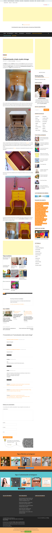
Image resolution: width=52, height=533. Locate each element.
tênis (43, 223)
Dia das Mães (37, 251)
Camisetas (41, 205)
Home (5, 33)
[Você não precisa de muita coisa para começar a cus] (46, 482)
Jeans (36, 125)
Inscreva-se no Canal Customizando (41, 238)
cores (36, 210)
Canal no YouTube (7, 35)
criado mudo (19, 293)
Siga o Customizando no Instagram (26, 475)
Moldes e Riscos (38, 126)
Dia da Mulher (45, 119)
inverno (41, 214)
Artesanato (28, 33)
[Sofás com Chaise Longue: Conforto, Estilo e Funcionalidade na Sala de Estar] (7, 316)
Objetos (30, 293)
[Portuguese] (4, 54)
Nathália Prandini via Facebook (12, 339)
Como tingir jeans (43, 164)
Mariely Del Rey (6, 2)
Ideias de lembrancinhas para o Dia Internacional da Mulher (44, 138)
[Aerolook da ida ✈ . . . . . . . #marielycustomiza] (26, 461)
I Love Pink (37, 259)
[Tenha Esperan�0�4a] (18, 447)
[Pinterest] (44, 4)
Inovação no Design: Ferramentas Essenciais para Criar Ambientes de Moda (28, 318)
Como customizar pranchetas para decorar (22, 279)
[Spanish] (6, 54)
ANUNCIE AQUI (42, 72)
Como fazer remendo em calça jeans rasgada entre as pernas (44, 144)
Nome (4, 422)
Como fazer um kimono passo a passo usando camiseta (44, 160)
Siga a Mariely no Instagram (26, 454)
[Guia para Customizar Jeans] (40, 79)
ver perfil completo (43, 103)
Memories (10, 2)
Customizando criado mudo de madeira (6, 266)
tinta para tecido (38, 223)
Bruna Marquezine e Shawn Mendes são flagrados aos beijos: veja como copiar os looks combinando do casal (26, 499)
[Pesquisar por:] (42, 110)
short (41, 220)
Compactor (41, 208)
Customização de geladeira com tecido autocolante (14, 266)
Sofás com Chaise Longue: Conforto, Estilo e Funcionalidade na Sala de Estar (7, 319)
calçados (42, 204)
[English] (3, 54)
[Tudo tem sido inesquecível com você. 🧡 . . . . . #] (36, 461)
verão (45, 223)
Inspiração (44, 123)
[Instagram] (47, 4)
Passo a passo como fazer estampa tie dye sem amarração (22, 266)
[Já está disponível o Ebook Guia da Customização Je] (26, 482)
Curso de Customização (37, 33)
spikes (45, 220)
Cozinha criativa (45, 118)
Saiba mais (22, 531)
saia (39, 220)
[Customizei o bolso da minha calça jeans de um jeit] (15, 482)
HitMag (48, 517)
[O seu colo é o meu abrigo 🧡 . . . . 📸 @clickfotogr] (15, 461)
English (36, 123)
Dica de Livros (37, 121)
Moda (16, 33)
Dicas (41, 211)
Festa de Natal (37, 254)
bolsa (36, 204)
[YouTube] (46, 4)
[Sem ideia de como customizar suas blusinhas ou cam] (36, 482)
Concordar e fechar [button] (28, 531)
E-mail (4, 427)
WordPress (43, 517)
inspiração (37, 214)
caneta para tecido (38, 207)
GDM (36, 256)
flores (15, 148)
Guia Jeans (14, 35)
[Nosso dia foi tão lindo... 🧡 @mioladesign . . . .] (5, 461)
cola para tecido (45, 207)
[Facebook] (43, 4)
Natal (42, 217)
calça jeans (46, 204)
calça (39, 204)
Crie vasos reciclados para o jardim (14, 290)
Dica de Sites (45, 121)
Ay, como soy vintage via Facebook (13, 349)
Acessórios (37, 116)
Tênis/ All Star (37, 130)
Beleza (36, 118)
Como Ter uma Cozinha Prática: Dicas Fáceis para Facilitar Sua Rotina (18, 316)
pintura (4, 294)
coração (45, 208)
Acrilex (27, 142)
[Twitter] (48, 4)
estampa (46, 211)
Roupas (36, 128)
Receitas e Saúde (15, 2)
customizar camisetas (41, 210)
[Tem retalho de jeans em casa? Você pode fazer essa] (5, 482)
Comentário (5, 409)
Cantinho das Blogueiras (39, 247)
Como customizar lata (6, 289)
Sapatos (44, 128)
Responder (9, 366)
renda (36, 220)
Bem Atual (37, 246)
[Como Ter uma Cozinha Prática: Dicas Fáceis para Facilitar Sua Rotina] (18, 312)
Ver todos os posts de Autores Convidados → (17, 304)
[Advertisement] (27, 14)
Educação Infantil (38, 253)
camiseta (36, 205)
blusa (47, 202)
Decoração (21, 33)
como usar (37, 208)
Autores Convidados (12, 293)
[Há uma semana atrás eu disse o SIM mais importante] (46, 461)
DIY (43, 211)
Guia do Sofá (37, 258)
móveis (27, 293)
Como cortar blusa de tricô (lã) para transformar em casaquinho (44, 187)
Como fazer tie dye (43, 180)
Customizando (10, 33)
